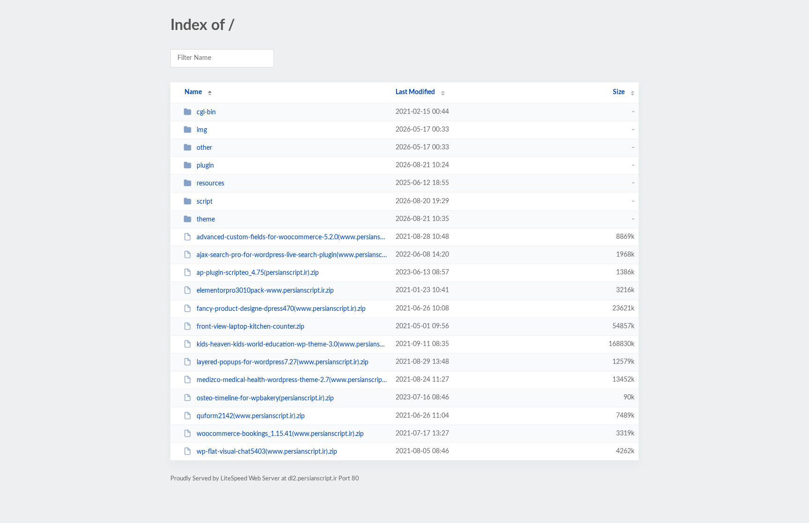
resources (210, 183)
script (205, 202)
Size (619, 92)
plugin (205, 165)
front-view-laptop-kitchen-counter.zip (250, 327)
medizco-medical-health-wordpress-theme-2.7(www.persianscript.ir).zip (292, 380)
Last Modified (415, 92)
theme (206, 219)
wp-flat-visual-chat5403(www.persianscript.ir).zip (267, 452)
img (202, 130)
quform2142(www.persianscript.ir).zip (251, 416)
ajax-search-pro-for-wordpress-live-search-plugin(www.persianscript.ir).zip (292, 255)
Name (193, 92)
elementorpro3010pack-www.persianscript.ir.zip (265, 290)
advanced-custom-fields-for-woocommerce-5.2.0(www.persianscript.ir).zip (292, 237)
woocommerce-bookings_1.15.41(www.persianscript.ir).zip (280, 434)
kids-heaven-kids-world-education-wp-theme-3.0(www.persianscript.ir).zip (292, 344)
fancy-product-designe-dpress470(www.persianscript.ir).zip (281, 309)
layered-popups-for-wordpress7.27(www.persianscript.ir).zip (282, 362)
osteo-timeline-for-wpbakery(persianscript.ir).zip (265, 398)
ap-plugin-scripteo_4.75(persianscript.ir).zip (258, 273)
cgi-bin (206, 112)
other (204, 148)
